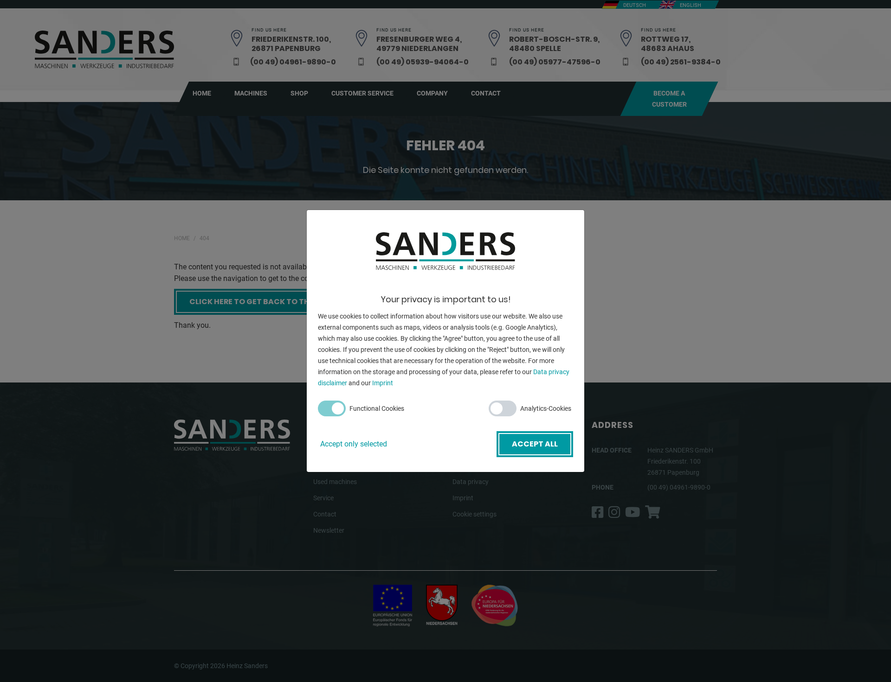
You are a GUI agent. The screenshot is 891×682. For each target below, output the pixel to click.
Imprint (382, 383)
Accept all (535, 444)
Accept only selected (353, 444)
